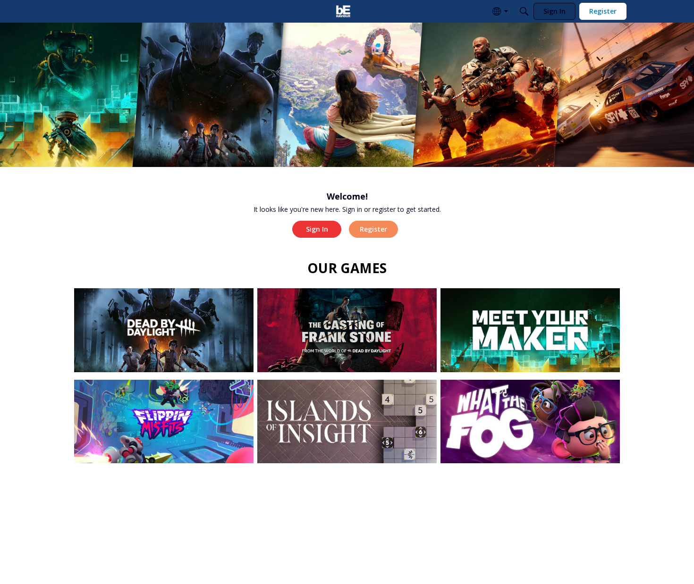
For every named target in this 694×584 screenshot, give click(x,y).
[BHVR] (343, 11)
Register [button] (373, 229)
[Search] (524, 11)
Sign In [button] (317, 229)
